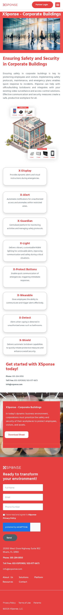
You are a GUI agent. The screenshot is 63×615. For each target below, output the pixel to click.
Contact (23, 582)
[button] (57, 4)
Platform (38, 577)
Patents (37, 602)
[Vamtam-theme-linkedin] (18, 596)
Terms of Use (24, 602)
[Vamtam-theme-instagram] (4, 596)
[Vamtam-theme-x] (25, 596)
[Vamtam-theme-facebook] (11, 596)
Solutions (23, 577)
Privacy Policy (9, 602)
